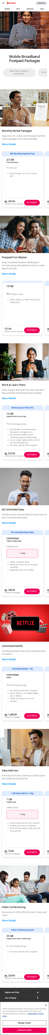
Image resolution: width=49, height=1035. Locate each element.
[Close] (46, 1005)
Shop (42, 9)
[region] (24, 1018)
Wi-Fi (18, 9)
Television (30, 9)
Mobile (7, 9)
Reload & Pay (41, 3)
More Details (9, 144)
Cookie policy (32, 1014)
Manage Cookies (24, 1023)
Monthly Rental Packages (19, 72)
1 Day (22, 553)
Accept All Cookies (24, 1030)
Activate (32, 203)
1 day (22, 814)
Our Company (10, 998)
